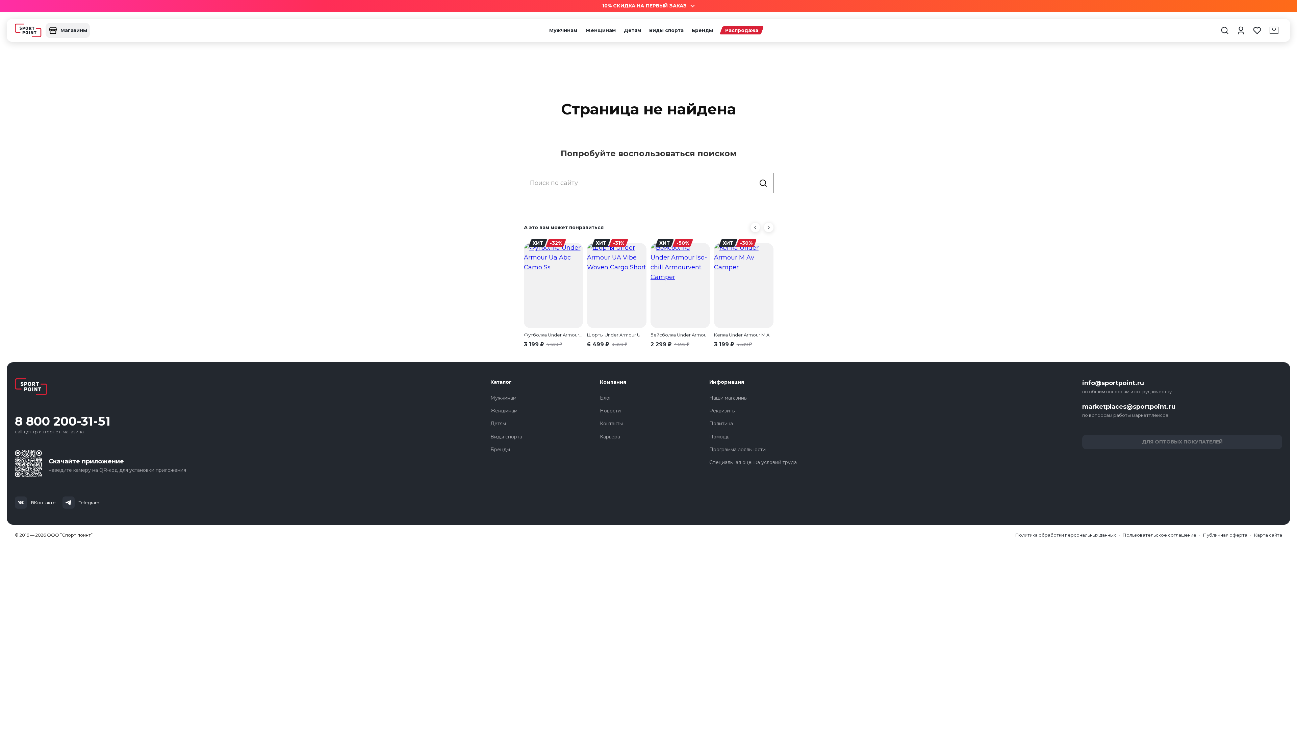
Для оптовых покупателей (1182, 442)
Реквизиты (722, 411)
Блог (605, 398)
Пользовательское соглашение (1159, 535)
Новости (610, 411)
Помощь (719, 437)
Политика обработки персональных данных (1065, 535)
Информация (726, 382)
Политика (721, 424)
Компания (613, 382)
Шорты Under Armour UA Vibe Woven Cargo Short (616, 335)
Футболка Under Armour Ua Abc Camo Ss (553, 335)
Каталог (501, 382)
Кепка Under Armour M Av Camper (743, 335)
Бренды (702, 30)
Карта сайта (1268, 535)
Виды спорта (666, 30)
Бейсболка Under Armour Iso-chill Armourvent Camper (680, 335)
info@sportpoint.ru (1113, 383)
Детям (632, 30)
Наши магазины (728, 398)
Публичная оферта (1225, 535)
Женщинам (600, 30)
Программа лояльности (737, 450)
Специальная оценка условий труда (753, 462)
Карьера (610, 437)
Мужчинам (563, 30)
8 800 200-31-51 (62, 421)
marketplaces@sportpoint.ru (1128, 406)
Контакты (611, 424)
